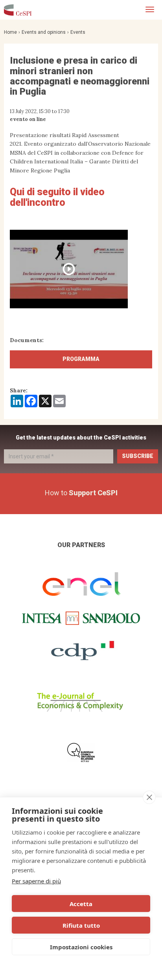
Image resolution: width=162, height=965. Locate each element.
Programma (81, 359)
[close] (149, 797)
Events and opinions (44, 32)
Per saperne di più (36, 881)
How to (81, 493)
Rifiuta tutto (81, 925)
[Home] (17, 10)
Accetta (81, 904)
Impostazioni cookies (81, 947)
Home (10, 32)
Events (77, 32)
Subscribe (137, 456)
